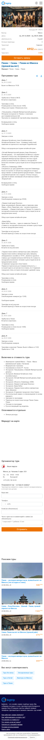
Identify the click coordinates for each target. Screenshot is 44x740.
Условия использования (10, 727)
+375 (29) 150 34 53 (9, 480)
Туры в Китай (7, 678)
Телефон (5, 501)
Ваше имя (5, 493)
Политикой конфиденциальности (17, 737)
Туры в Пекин (8, 683)
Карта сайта (6, 729)
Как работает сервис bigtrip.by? (13, 715)
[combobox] (4, 504)
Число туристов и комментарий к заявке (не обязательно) (17, 518)
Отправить (22, 529)
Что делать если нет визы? (11, 722)
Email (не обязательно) (10, 509)
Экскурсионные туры (25, 673)
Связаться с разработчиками (12, 724)
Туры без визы (8, 673)
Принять (32, 737)
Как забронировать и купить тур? (13, 717)
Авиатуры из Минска (24, 678)
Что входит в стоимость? (10, 720)
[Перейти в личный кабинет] (36, 3)
